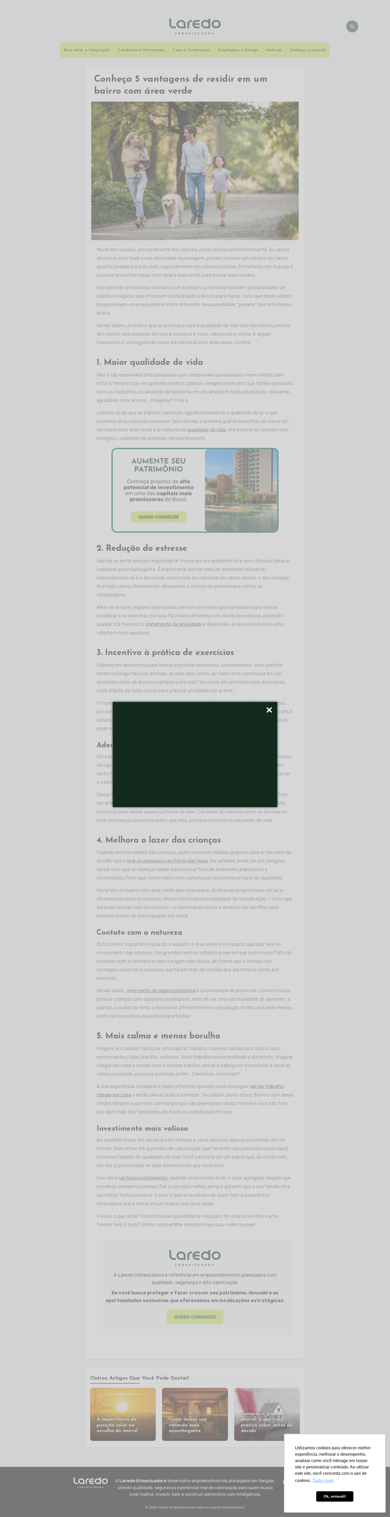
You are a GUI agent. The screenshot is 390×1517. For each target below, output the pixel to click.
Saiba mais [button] (323, 1480)
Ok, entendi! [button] (335, 1496)
